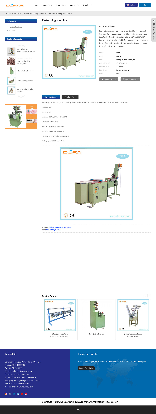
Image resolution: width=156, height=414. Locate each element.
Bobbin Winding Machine (59, 13)
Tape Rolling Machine (25, 71)
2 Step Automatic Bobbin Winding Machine (133, 335)
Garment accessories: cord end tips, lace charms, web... (24, 61)
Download (87, 5)
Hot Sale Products (15, 27)
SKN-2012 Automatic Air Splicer (60, 227)
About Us (46, 5)
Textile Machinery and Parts (35, 13)
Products (60, 5)
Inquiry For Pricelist (86, 368)
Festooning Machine (25, 80)
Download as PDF (131, 79)
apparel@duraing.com (20, 374)
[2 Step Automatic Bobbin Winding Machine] (133, 315)
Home (36, 5)
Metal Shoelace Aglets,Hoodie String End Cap (26, 51)
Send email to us (110, 79)
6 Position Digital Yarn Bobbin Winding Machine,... (59, 335)
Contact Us (74, 5)
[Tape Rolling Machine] (96, 315)
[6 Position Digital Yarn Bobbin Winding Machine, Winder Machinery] (60, 315)
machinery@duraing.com (21, 371)
